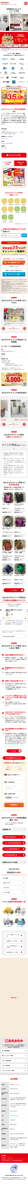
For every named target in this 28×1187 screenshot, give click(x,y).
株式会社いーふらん (6, 1157)
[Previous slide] (3, 22)
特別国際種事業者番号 (17, 1160)
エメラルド (20, 579)
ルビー (7, 508)
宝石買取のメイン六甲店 (12, 952)
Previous (3, 328)
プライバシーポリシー (20, 1159)
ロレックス (10, 532)
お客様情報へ (14, 805)
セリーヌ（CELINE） (19, 509)
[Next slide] (25, 22)
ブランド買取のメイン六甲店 (13, 935)
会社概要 (3, 1159)
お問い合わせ (10, 1159)
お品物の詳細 (9, 782)
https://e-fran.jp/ (14, 1115)
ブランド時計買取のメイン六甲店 (13, 946)
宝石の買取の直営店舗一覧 (10, 855)
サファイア (8, 579)
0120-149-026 (4, 138)
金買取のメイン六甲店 (12, 941)
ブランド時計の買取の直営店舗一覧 (12, 843)
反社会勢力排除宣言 (6, 1160)
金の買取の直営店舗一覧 (10, 837)
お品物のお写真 (10, 794)
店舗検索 (9, 689)
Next (24, 328)
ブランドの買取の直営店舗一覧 (11, 849)
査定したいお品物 (12, 774)
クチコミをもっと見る (8, 636)
